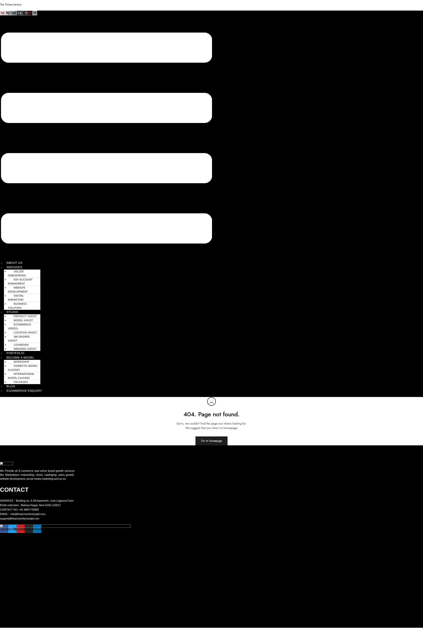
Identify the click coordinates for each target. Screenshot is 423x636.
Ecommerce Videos (19, 326)
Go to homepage (211, 441)
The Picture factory (10, 4)
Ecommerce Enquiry (24, 390)
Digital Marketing (16, 297)
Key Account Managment (20, 281)
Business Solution (17, 305)
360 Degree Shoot (19, 338)
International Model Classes (21, 376)
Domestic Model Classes (23, 367)
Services (14, 267)
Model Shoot (23, 320)
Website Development (18, 289)
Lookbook (21, 344)
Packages (21, 382)
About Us (14, 262)
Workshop (21, 361)
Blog (10, 386)
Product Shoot (25, 316)
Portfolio (15, 353)
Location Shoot (25, 332)
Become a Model (20, 357)
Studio (12, 312)
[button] (106, 139)
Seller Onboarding (17, 273)
